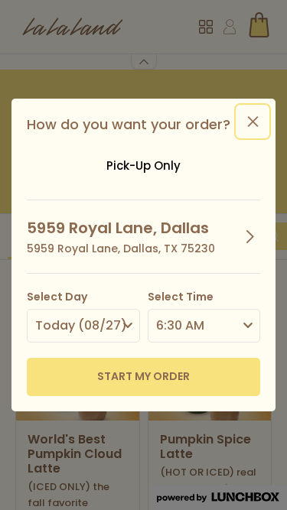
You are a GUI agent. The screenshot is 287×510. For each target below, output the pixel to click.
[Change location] (250, 236)
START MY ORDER (143, 376)
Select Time (181, 296)
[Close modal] (252, 121)
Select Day (57, 296)
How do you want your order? (128, 124)
